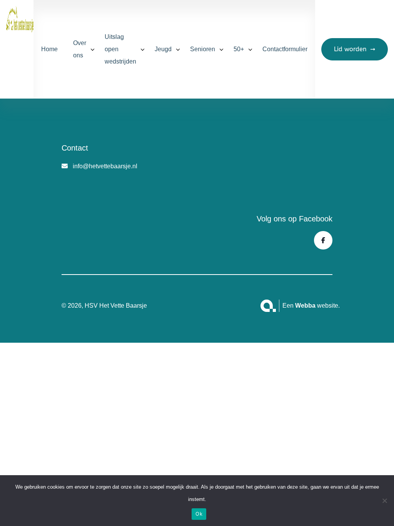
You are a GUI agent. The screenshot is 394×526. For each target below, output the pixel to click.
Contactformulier (284, 49)
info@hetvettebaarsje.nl (105, 166)
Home (49, 49)
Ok (198, 514)
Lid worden (350, 49)
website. (317, 305)
